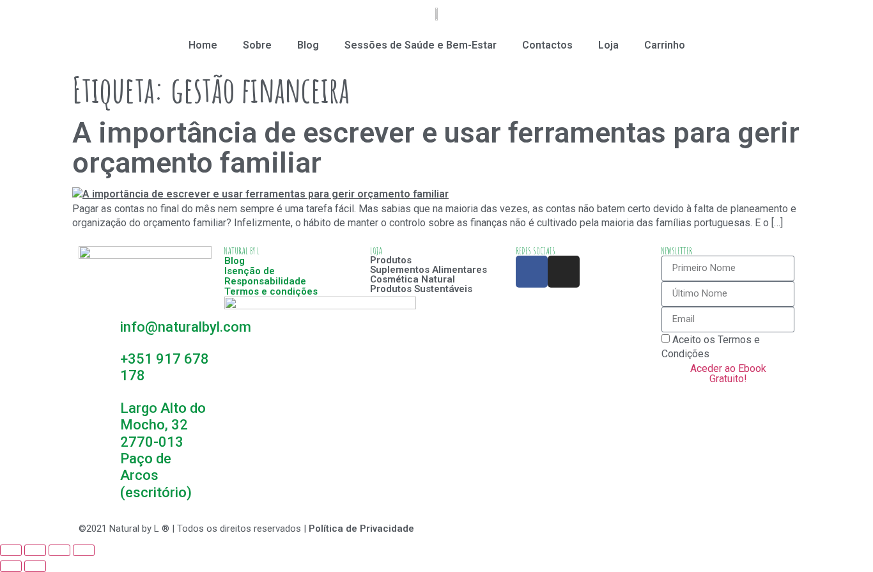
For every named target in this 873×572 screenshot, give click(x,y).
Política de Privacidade (361, 528)
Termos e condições (271, 291)
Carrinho (664, 45)
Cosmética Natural (412, 279)
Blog (308, 45)
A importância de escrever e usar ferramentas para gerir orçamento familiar (436, 148)
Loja (608, 45)
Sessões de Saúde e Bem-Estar (420, 45)
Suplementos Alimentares (428, 269)
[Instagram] (564, 272)
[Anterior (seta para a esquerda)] (11, 566)
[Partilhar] (35, 550)
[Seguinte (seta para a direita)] (35, 566)
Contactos (547, 45)
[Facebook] (532, 272)
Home (203, 45)
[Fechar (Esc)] (11, 550)
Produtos (391, 260)
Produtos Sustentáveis (421, 289)
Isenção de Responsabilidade (265, 276)
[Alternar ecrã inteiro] (59, 550)
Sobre (257, 45)
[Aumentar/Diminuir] (84, 550)
